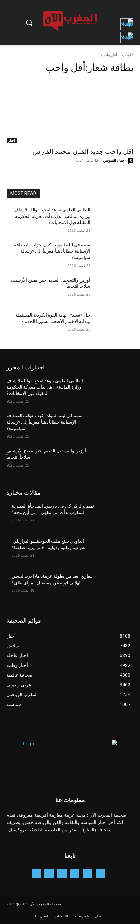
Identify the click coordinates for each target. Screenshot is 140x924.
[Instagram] (74, 873)
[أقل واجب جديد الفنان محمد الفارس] (70, 111)
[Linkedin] (62, 873)
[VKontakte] (36, 873)
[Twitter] (49, 873)
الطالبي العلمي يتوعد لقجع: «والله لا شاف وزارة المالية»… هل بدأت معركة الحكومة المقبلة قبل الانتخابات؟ (52, 216)
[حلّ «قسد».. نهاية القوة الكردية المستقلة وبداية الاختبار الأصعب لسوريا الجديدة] (114, 325)
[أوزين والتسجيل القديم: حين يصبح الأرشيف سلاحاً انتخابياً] (114, 290)
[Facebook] (87, 873)
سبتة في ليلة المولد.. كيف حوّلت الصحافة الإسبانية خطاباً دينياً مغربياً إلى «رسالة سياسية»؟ (52, 251)
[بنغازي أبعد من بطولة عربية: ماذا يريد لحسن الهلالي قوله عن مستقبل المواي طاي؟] (114, 586)
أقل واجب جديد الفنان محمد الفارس (82, 151)
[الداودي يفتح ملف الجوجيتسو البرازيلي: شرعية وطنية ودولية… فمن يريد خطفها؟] (114, 551)
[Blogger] (100, 873)
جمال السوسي (114, 160)
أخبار (11, 140)
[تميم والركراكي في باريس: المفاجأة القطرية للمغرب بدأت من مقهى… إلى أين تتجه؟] (114, 516)
